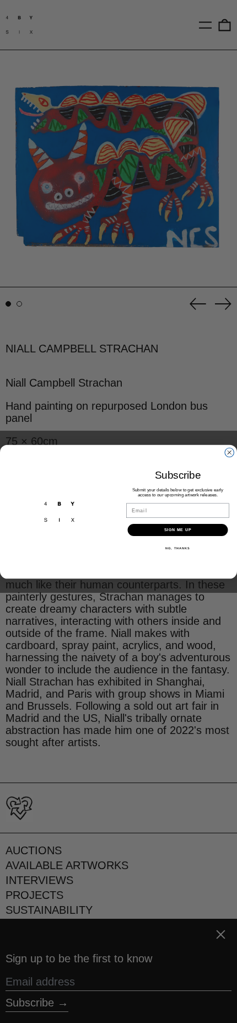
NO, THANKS (177, 547)
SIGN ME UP (178, 529)
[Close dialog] (229, 452)
